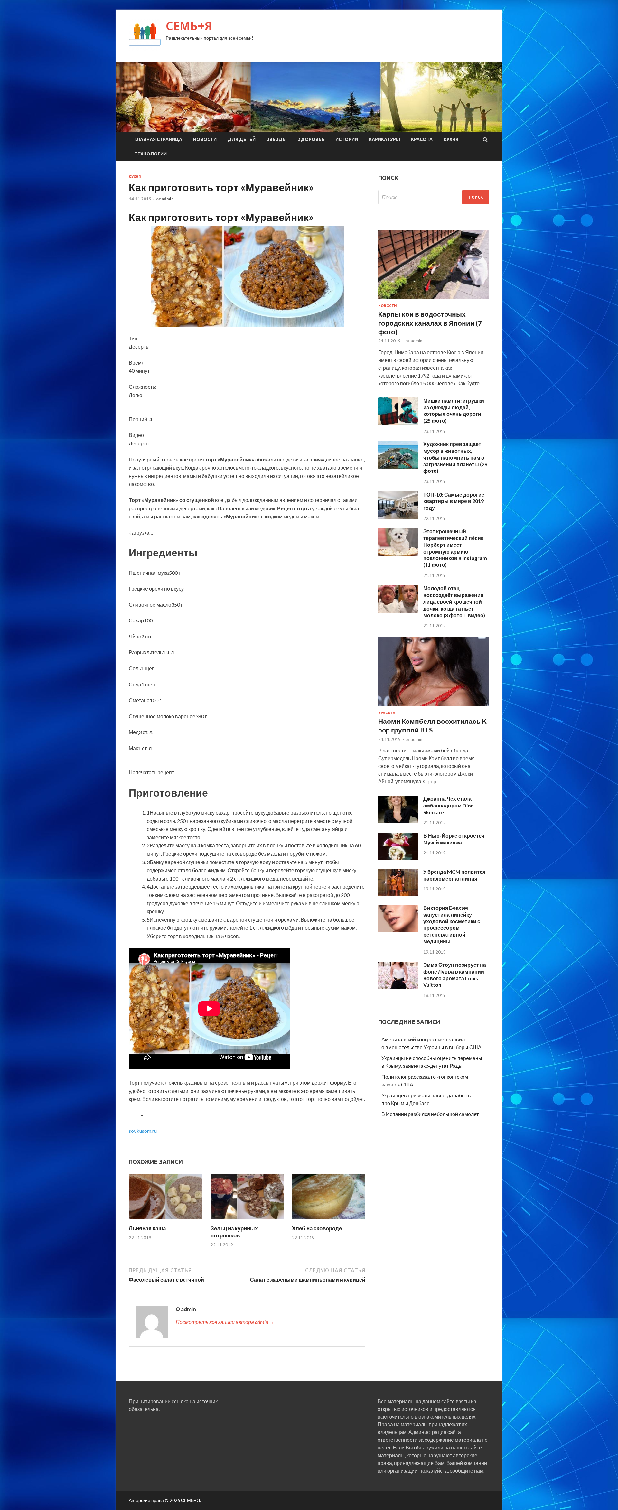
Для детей (242, 139)
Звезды (277, 139)
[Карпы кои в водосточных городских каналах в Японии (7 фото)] (433, 300)
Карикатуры (384, 139)
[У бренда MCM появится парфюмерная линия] (398, 894)
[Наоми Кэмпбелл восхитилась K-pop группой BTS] (433, 707)
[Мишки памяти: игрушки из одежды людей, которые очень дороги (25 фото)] (398, 423)
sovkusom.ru (143, 1131)
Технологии (150, 153)
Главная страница (158, 139)
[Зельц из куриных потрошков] (247, 1221)
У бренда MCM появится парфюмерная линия (454, 875)
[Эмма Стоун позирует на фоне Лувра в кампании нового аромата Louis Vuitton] (398, 987)
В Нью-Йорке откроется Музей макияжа (453, 839)
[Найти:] (433, 197)
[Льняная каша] (165, 1221)
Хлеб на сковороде (317, 1228)
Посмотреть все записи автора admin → (225, 1322)
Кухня (451, 139)
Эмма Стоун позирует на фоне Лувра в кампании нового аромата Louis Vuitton (454, 975)
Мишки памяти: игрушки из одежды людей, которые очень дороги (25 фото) (453, 410)
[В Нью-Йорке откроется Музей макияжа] (398, 858)
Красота (422, 139)
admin (168, 198)
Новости (205, 139)
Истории (346, 139)
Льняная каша (147, 1228)
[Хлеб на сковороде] (328, 1221)
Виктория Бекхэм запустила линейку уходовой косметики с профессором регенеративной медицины (451, 924)
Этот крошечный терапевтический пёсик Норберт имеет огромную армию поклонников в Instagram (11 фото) (455, 548)
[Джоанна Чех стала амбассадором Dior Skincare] (398, 821)
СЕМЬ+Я (189, 26)
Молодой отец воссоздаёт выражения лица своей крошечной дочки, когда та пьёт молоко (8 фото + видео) (454, 601)
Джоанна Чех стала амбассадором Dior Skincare (448, 805)
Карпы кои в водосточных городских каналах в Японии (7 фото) (430, 323)
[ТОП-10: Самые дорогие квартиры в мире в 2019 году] (398, 517)
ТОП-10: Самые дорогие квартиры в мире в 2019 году (453, 501)
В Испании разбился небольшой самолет (430, 1114)
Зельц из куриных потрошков (234, 1232)
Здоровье (311, 139)
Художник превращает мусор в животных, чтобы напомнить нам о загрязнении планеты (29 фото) (455, 457)
